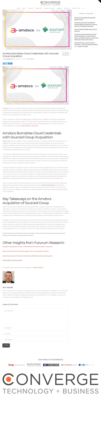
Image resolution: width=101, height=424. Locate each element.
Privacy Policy (8, 401)
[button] (99, 1)
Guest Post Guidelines (10, 403)
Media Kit (7, 397)
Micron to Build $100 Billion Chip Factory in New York (85, 30)
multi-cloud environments (49, 185)
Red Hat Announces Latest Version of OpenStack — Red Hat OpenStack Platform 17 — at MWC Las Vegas (86, 44)
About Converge (8, 394)
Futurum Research (38, 267)
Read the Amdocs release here (29, 126)
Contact (6, 405)
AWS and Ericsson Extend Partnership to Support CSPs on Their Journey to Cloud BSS (26, 251)
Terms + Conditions (9, 399)
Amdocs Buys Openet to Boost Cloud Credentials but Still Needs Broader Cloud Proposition (27, 256)
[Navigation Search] (83, 7)
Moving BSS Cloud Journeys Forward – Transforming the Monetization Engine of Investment (27, 246)
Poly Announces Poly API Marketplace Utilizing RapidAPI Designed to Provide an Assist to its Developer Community (85, 24)
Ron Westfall (8, 287)
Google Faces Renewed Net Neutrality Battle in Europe (84, 18)
